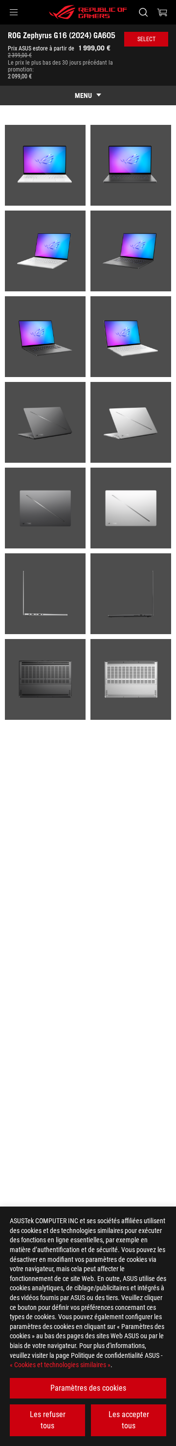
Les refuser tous (48, 1420)
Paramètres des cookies (88, 1388)
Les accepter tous (129, 1420)
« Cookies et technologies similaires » (60, 1365)
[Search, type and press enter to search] (143, 12)
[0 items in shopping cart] (162, 12)
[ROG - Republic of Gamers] (88, 12)
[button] (14, 12)
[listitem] (45, 165)
